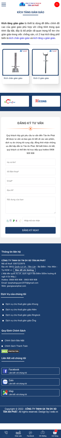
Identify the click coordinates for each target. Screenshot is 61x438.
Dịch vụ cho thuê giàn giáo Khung (21, 304)
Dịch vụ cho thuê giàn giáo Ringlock (22, 315)
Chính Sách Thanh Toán (16, 346)
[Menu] (3, 4)
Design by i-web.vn (48, 411)
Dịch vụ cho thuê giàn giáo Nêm (21, 309)
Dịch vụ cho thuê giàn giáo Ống (20, 320)
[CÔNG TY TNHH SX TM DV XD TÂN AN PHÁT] (30, 4)
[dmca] (10, 351)
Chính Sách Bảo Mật (14, 340)
